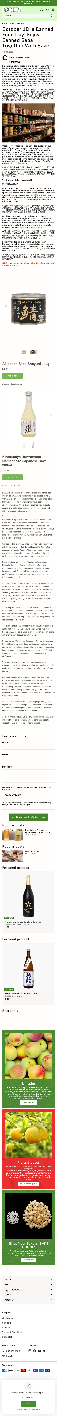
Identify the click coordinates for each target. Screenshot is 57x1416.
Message (7, 767)
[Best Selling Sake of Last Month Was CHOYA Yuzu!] (12, 835)
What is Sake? (32, 851)
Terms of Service (18, 804)
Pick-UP (6, 1327)
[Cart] (47, 10)
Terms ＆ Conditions (12, 1332)
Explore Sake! (28, 1260)
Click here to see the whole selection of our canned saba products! (28, 264)
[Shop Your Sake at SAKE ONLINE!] (28, 1216)
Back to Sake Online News (30, 817)
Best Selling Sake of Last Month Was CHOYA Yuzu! (37, 831)
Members (7, 1336)
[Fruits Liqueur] (28, 1135)
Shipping (6, 1322)
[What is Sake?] (12, 856)
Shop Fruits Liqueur (28, 1184)
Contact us (7, 1318)
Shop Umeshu (29, 1102)
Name (5, 742)
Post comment (13, 795)
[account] (41, 10)
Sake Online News (17, 23)
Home (4, 23)
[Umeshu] (28, 1056)
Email (5, 755)
